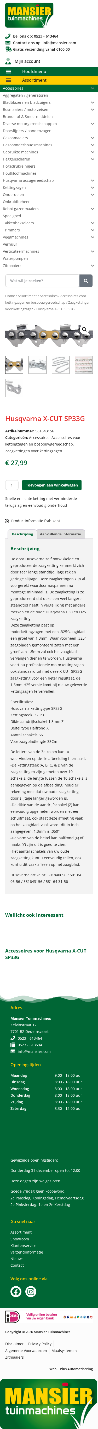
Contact (17, 1265)
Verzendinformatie (26, 1252)
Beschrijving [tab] (22, 534)
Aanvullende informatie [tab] (60, 534)
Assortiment (34, 80)
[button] (8, 71)
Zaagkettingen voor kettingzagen (33, 450)
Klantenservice (23, 1245)
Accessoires (48, 295)
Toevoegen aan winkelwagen (52, 485)
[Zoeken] (86, 281)
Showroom (19, 1238)
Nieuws (17, 1258)
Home (10, 295)
